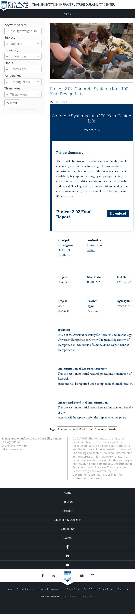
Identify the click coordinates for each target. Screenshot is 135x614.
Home (67, 492)
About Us (67, 502)
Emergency (123, 589)
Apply (9, 589)
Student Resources (25, 589)
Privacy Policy (73, 589)
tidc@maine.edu (12, 449)
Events (67, 538)
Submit (12, 103)
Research (67, 511)
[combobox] (23, 43)
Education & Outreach (67, 520)
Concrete (100, 429)
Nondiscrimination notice (50, 589)
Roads (112, 429)
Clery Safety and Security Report (98, 589)
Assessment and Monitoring (75, 429)
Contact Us (67, 529)
